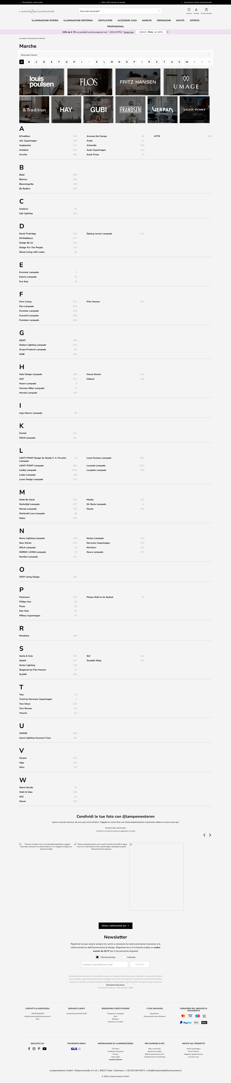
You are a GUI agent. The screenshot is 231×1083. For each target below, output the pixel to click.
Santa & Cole (26, 655)
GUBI (22, 354)
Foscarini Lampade (29, 315)
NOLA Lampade (27, 547)
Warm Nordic (26, 787)
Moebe (90, 499)
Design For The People (31, 247)
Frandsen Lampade (29, 320)
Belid (21, 174)
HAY (21, 378)
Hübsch (91, 378)
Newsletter (154, 1013)
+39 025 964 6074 (37, 1013)
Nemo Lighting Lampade (32, 538)
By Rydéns (24, 188)
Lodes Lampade (27, 474)
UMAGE (23, 733)
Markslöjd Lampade (29, 504)
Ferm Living (25, 301)
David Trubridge (27, 233)
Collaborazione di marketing (154, 1057)
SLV (88, 655)
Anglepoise (25, 145)
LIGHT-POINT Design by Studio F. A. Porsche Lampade (42, 459)
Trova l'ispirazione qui (113, 925)
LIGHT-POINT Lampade (31, 465)
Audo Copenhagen (96, 149)
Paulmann (24, 597)
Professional (115, 26)
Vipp (21, 762)
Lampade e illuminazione (28, 38)
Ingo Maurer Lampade (30, 412)
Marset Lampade (28, 508)
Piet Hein (24, 610)
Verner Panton (193, 1051)
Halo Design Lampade (30, 374)
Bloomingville (26, 183)
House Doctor (94, 374)
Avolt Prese (93, 154)
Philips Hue (25, 601)
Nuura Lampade (95, 551)
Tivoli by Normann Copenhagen (35, 699)
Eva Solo (23, 281)
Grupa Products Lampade (32, 349)
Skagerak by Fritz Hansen (32, 669)
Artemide (91, 145)
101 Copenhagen (28, 140)
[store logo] (36, 11)
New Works (25, 542)
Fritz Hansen (93, 301)
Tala (21, 694)
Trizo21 (23, 712)
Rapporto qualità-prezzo (193, 1054)
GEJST (22, 340)
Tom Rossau (25, 708)
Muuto (90, 508)
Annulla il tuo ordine (115, 1022)
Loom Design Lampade (31, 479)
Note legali (115, 1057)
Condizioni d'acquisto (116, 1051)
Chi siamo (115, 1048)
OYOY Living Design (29, 576)
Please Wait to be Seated (100, 597)
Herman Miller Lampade (31, 388)
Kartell (22, 433)
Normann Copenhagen (98, 542)
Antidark (23, 149)
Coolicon (23, 208)
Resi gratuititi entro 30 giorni (154, 1016)
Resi (115, 1016)
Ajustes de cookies (155, 1051)
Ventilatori (105, 20)
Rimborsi (115, 1019)
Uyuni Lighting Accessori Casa (35, 737)
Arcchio (23, 154)
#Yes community (154, 1048)
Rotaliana (24, 635)
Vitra (21, 767)
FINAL (151, 32)
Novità (180, 20)
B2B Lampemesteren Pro (154, 1054)
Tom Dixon (24, 703)
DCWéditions (26, 238)
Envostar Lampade (29, 272)
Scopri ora (129, 32)
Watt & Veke (25, 791)
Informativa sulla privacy (115, 985)
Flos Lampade (26, 306)
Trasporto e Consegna (115, 1013)
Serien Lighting (27, 665)
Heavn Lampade (27, 383)
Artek (90, 140)
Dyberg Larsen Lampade (99, 233)
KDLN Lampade (27, 437)
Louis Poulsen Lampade (99, 457)
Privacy (115, 1054)
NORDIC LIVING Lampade (32, 551)
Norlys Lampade (95, 538)
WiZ (21, 796)
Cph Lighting (26, 213)
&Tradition (24, 136)
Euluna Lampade (28, 276)
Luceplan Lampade (96, 470)
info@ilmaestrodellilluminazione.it (37, 1016)
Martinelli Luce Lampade (32, 513)
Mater (22, 518)
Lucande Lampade (96, 465)
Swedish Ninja (94, 660)
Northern (91, 547)
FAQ (37, 1019)
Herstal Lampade (28, 392)
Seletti (22, 660)
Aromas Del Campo (97, 136)
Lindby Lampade (27, 470)
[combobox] (120, 11)
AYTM (157, 136)
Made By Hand (26, 499)
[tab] (37, 1016)
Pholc (22, 606)
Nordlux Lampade (28, 556)
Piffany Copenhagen (29, 615)
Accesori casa (193, 1057)
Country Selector (115, 1059)
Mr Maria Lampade (96, 504)
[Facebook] (29, 1048)
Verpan (23, 757)
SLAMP (23, 674)
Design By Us (26, 242)
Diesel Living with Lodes (32, 251)
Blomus (23, 179)
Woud (22, 801)
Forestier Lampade (29, 310)
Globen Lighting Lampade (32, 344)
